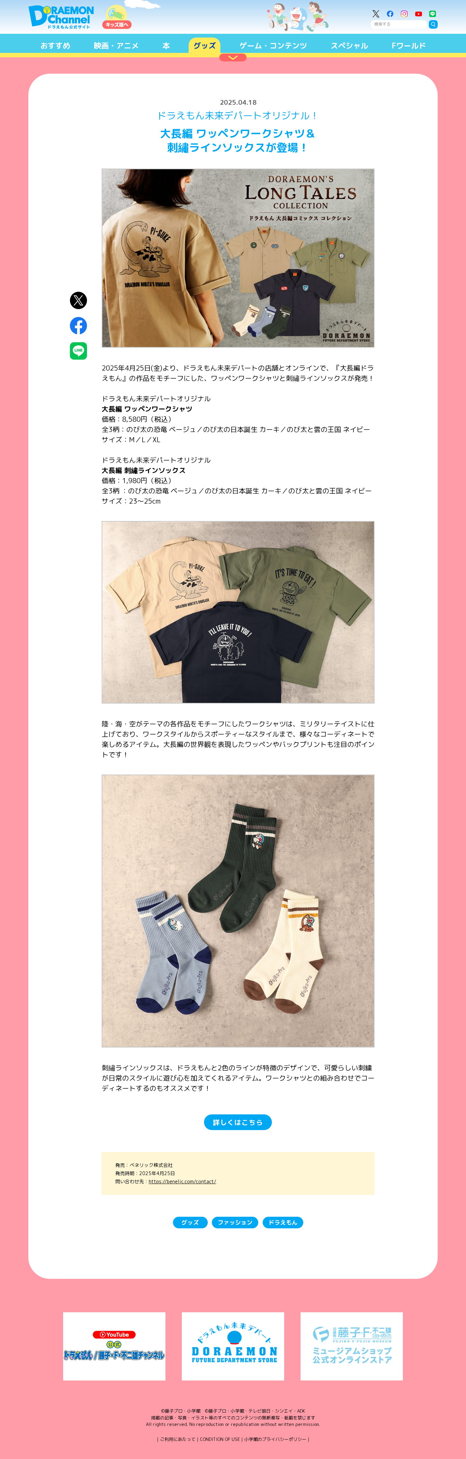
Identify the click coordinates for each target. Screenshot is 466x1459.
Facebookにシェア (78, 325)
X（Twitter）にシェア (78, 300)
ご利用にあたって (177, 1439)
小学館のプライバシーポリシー (275, 1439)
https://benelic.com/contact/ (182, 1181)
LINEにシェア (78, 351)
